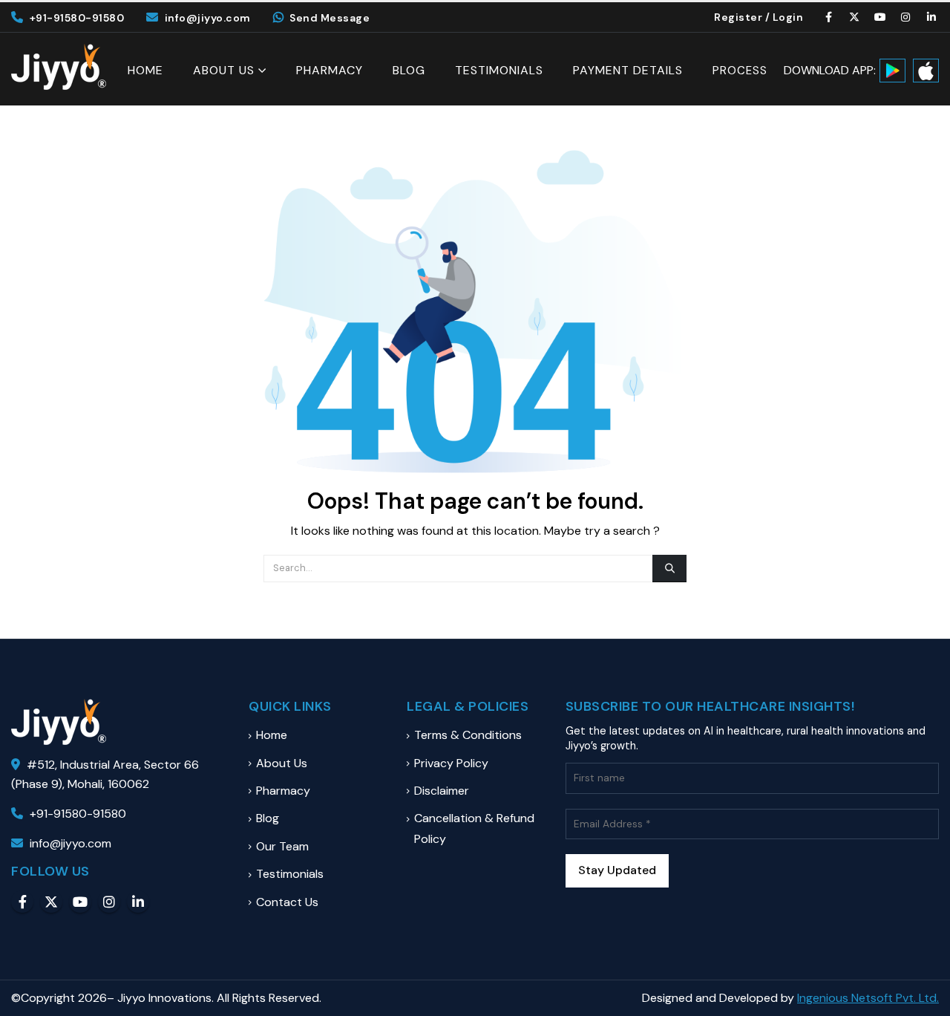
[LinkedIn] (931, 17)
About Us (224, 70)
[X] (855, 17)
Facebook (22, 901)
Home (145, 70)
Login (788, 17)
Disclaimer (441, 790)
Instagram (109, 901)
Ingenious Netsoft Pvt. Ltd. (868, 998)
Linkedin (138, 901)
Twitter (51, 901)
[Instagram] (906, 17)
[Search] (669, 568)
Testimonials (499, 70)
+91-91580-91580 (77, 18)
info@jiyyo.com (208, 18)
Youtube (80, 901)
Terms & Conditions (468, 735)
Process (739, 70)
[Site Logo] (58, 67)
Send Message (329, 18)
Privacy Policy (451, 763)
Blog (409, 70)
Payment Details (628, 70)
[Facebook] (829, 17)
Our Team (282, 846)
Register (738, 17)
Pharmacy (329, 70)
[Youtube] (880, 17)
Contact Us (287, 902)
